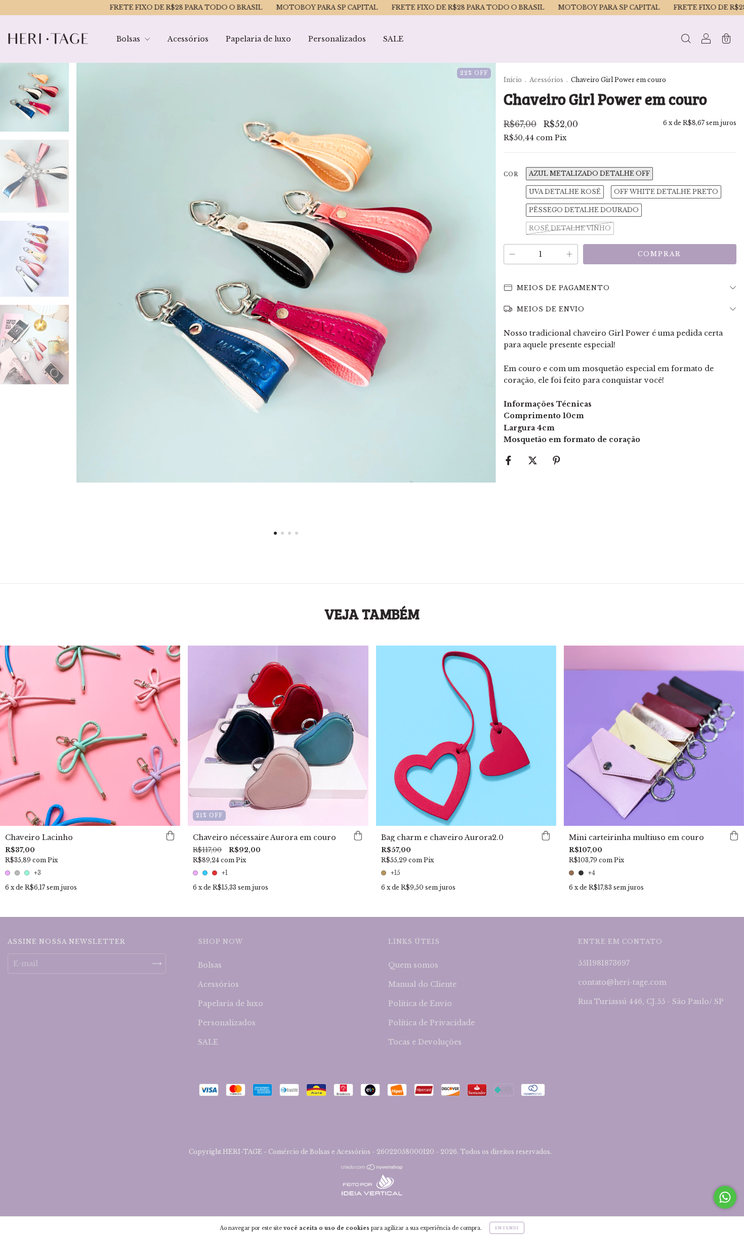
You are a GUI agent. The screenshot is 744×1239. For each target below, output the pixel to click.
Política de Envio (420, 1003)
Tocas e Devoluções (425, 1042)
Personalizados (337, 39)
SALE (393, 39)
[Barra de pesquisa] (686, 40)
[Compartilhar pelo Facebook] (509, 460)
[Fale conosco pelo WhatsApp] (725, 1197)
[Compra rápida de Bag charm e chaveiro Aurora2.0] (546, 836)
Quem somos (413, 965)
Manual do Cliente (422, 984)
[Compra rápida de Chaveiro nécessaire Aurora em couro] (358, 836)
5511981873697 (604, 963)
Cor (511, 174)
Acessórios (188, 39)
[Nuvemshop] (372, 1168)
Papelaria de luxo (258, 39)
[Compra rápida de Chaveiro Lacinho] (170, 836)
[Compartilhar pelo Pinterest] (556, 460)
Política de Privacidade (431, 1022)
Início (513, 80)
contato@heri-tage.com (622, 982)
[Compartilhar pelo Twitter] (534, 460)
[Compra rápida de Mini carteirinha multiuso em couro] (734, 836)
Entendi (507, 1227)
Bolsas (129, 39)
